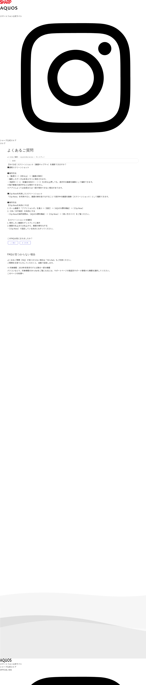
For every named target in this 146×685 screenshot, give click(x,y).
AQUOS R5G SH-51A (26, 157)
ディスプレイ (40, 157)
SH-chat (50, 260)
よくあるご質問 (12, 157)
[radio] (13, 242)
